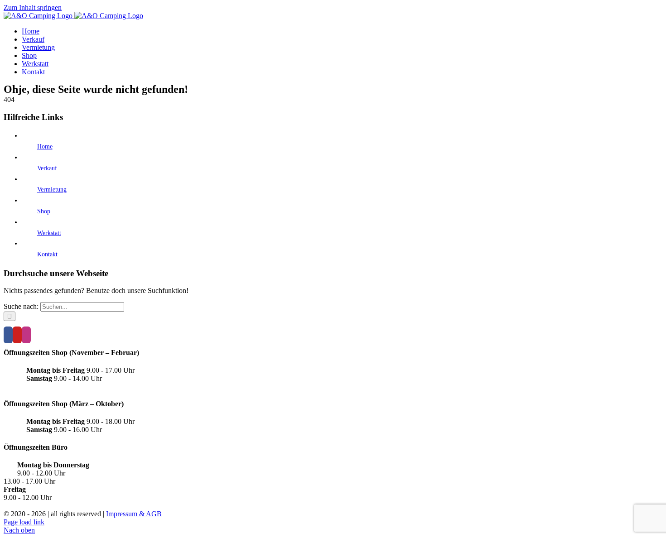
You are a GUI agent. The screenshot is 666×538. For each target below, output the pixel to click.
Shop (43, 211)
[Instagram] (26, 335)
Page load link (24, 522)
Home (45, 146)
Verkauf (47, 168)
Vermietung (52, 189)
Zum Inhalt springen (33, 7)
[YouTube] (17, 335)
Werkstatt (49, 233)
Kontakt (47, 254)
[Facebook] (8, 335)
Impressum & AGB (134, 514)
